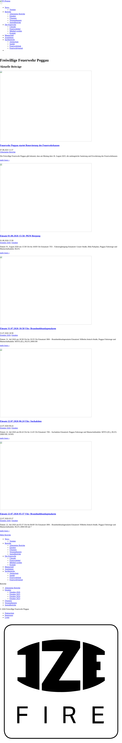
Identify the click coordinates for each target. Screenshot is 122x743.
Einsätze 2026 (5, 243)
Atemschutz (14, 42)
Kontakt (13, 33)
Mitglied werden (16, 31)
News (7, 7)
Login (7, 617)
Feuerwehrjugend (16, 48)
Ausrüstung (9, 37)
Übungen (13, 18)
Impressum (9, 615)
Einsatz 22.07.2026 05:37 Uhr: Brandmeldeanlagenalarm (28, 514)
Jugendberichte (15, 22)
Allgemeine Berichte (17, 14)
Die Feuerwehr (10, 25)
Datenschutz (9, 613)
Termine (13, 10)
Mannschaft (9, 35)
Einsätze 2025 (15, 594)
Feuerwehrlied (15, 29)
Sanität (12, 44)
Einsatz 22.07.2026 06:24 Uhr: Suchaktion (21, 421)
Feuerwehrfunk (15, 46)
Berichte (8, 12)
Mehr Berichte (5, 535)
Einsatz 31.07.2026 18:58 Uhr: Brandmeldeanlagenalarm (28, 328)
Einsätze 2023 (15, 599)
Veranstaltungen (16, 20)
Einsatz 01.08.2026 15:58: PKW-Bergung (20, 236)
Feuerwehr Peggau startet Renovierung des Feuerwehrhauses (29, 145)
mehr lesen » (5, 160)
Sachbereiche (10, 40)
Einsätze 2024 (15, 596)
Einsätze (13, 16)
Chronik (13, 27)
